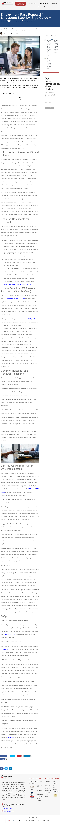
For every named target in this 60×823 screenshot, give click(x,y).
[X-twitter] (29, 817)
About (39, 7)
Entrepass (11, 737)
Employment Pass (6, 649)
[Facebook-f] (26, 817)
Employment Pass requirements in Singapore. (18, 284)
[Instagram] (40, 817)
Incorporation (44, 3)
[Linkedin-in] (33, 817)
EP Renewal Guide (9, 634)
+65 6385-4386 (8, 808)
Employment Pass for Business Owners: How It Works (50, 62)
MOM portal (31, 319)
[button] (37, 93)
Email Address (48, 102)
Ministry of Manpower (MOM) (16, 298)
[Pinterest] (36, 817)
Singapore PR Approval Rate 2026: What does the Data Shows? (50, 46)
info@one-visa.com (8, 811)
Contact (46, 7)
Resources (54, 3)
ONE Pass (31, 489)
